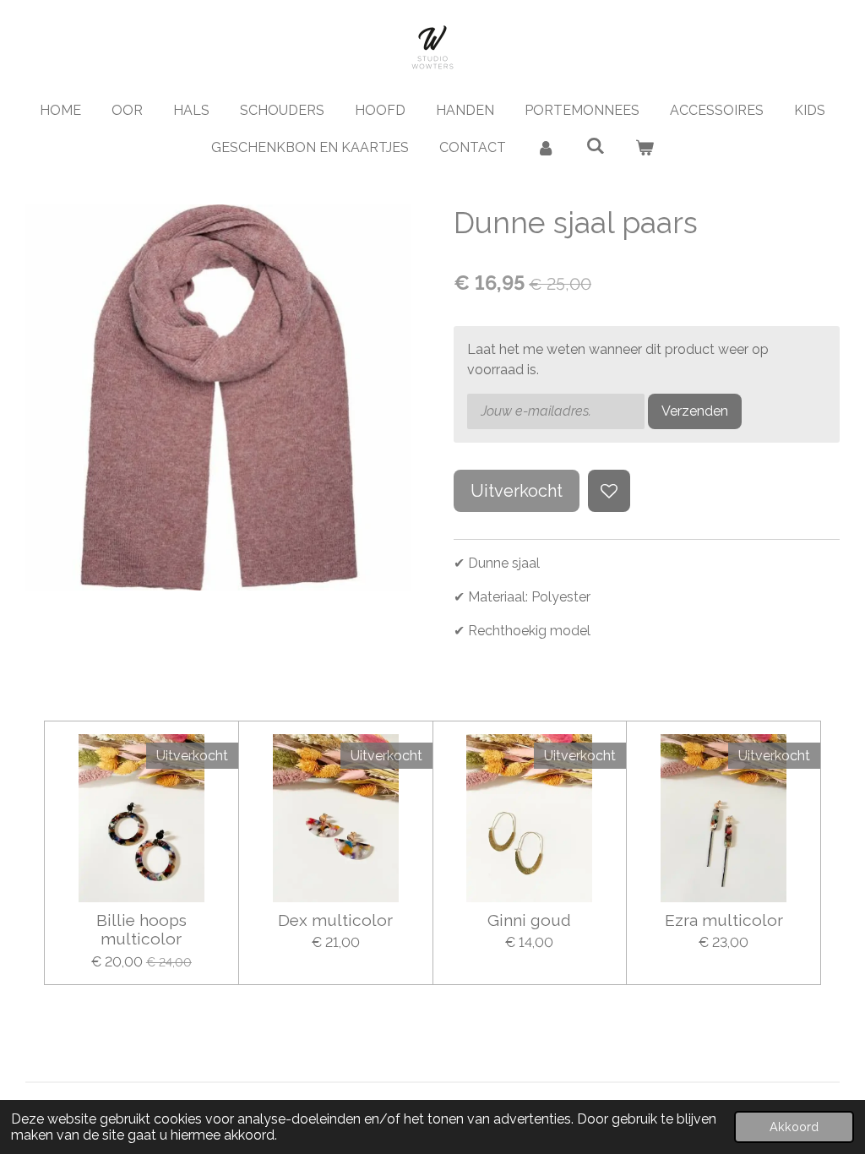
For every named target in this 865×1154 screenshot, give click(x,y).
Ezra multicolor (724, 920)
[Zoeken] (594, 145)
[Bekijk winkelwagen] (644, 147)
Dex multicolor (335, 920)
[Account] (545, 147)
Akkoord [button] (794, 1126)
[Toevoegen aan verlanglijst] (609, 491)
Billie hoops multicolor (141, 929)
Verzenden (694, 411)
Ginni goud (529, 920)
